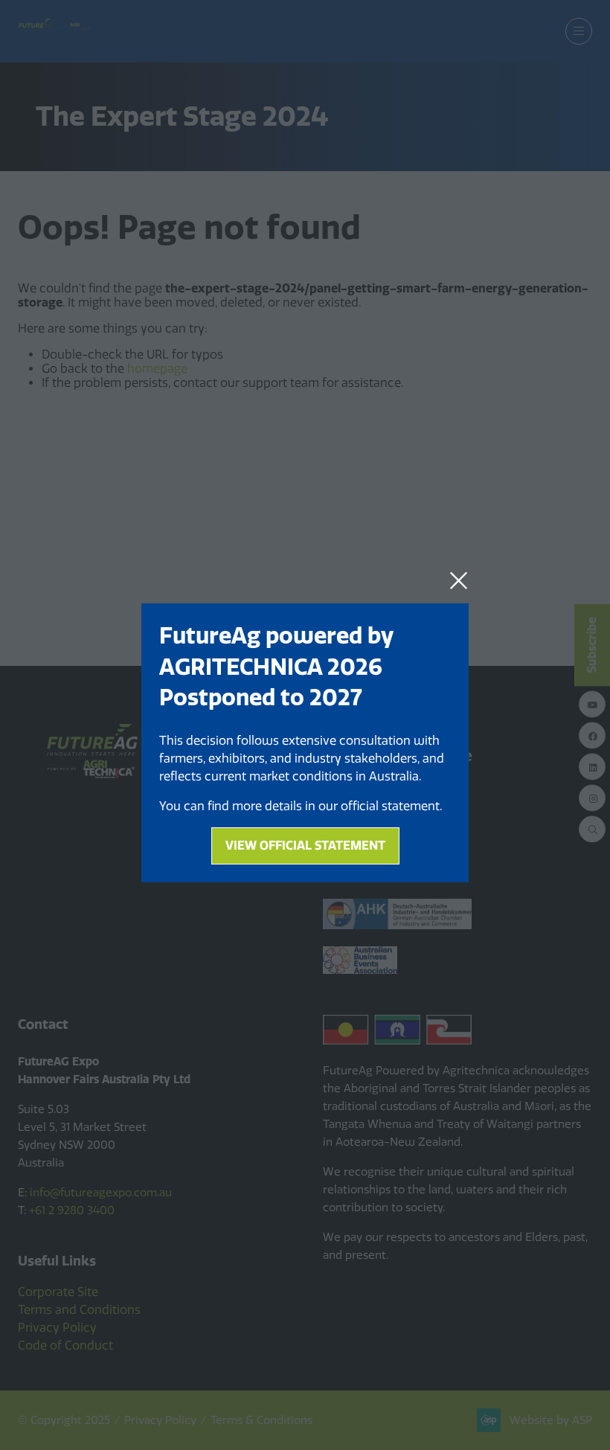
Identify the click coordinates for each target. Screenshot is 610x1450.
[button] (459, 581)
